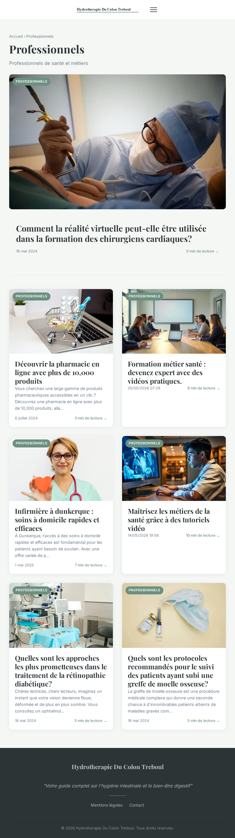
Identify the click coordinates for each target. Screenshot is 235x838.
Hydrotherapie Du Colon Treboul (118, 767)
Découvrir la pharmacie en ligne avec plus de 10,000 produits (57, 372)
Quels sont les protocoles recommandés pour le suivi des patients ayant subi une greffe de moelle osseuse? (171, 670)
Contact (136, 805)
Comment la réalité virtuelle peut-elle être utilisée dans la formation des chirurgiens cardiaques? (111, 233)
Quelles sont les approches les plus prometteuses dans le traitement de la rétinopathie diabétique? (61, 670)
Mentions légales (106, 805)
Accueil (16, 36)
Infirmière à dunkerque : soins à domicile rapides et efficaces (57, 519)
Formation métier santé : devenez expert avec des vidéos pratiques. (167, 372)
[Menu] (153, 9)
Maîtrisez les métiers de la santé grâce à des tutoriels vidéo (169, 519)
